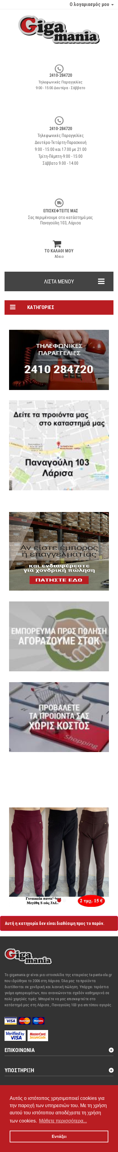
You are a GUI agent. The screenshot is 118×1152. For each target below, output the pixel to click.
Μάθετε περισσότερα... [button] (63, 1120)
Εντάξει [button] (59, 1136)
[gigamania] (59, 35)
